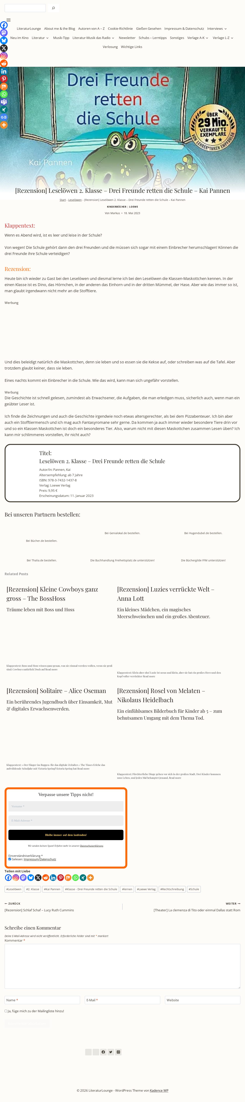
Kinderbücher (117, 206)
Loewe (133, 206)
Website (173, 1000)
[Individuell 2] (96, 1052)
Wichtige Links (131, 47)
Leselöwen (75, 200)
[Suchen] (53, 8)
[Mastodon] (23, 877)
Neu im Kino (19, 37)
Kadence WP (159, 1090)
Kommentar (15, 940)
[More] (90, 877)
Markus (115, 213)
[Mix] (68, 877)
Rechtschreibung (172, 889)
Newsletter (127, 37)
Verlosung (110, 47)
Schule (194, 889)
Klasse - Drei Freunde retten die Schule (91, 889)
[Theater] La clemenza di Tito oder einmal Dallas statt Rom (197, 907)
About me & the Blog (59, 28)
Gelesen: (33, 859)
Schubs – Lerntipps (153, 37)
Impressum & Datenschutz (184, 28)
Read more (51, 669)
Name (12, 1000)
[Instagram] (15, 877)
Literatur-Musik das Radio (91, 37)
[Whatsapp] (75, 877)
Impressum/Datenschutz (40, 859)
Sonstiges (177, 37)
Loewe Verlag (146, 889)
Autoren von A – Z (91, 28)
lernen (127, 889)
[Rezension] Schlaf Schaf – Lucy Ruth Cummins (39, 907)
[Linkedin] (53, 877)
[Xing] (83, 877)
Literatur (38, 37)
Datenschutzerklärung (91, 845)
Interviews (215, 28)
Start (63, 200)
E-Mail (92, 1000)
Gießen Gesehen (148, 28)
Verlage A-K (195, 37)
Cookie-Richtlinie (120, 28)
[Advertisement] (119, 332)
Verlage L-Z (221, 37)
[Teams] (4, 102)
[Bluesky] (30, 877)
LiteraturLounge (29, 28)
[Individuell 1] (88, 1052)
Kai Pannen (52, 889)
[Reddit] (45, 877)
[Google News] (4, 117)
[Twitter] (111, 1052)
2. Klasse (32, 889)
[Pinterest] (60, 877)
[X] (38, 877)
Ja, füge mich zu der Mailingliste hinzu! (35, 1011)
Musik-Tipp (61, 37)
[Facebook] (8, 877)
